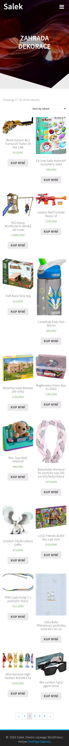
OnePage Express (39, 741)
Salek (13, 6)
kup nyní (18, 163)
